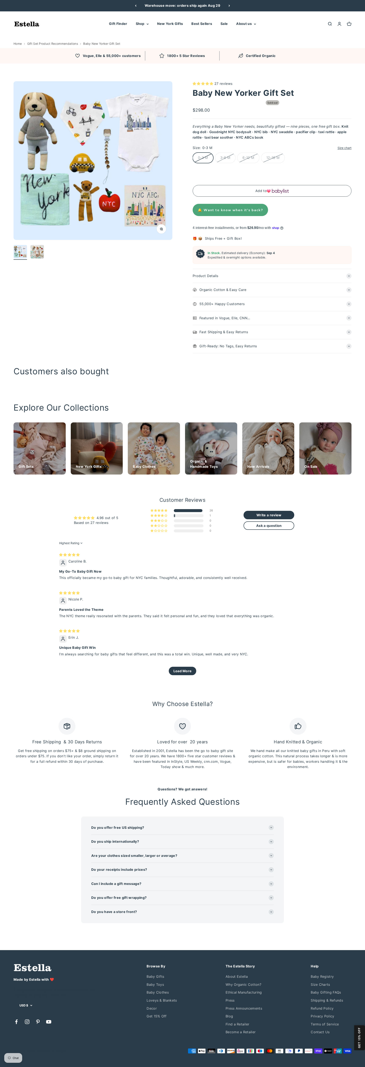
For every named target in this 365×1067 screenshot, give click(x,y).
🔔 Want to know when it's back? (230, 210)
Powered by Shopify (52, 1051)
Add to (261, 191)
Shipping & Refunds (327, 1000)
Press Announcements (244, 1008)
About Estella (237, 976)
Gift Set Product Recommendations (52, 43)
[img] (69, 555)
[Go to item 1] (20, 252)
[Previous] (135, 5)
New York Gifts (170, 24)
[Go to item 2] (37, 252)
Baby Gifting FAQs (326, 992)
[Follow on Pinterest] (38, 1022)
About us (244, 24)
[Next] (229, 5)
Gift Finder (118, 24)
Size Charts (320, 984)
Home (18, 43)
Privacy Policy (322, 1016)
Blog (229, 1016)
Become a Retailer (241, 1032)
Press (230, 1000)
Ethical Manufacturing (244, 992)
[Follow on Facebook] (16, 1022)
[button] (203, 83)
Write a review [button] (268, 515)
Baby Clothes (158, 992)
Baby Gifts (155, 976)
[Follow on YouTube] (49, 1022)
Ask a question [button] (269, 525)
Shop (140, 24)
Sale (224, 24)
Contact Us (320, 1032)
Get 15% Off (157, 1016)
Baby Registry (322, 976)
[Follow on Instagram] (27, 1022)
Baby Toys (155, 984)
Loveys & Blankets (162, 1000)
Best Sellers (201, 24)
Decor (152, 1008)
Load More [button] (182, 671)
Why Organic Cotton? (243, 984)
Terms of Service (325, 1024)
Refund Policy (322, 1008)
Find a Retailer (237, 1024)
